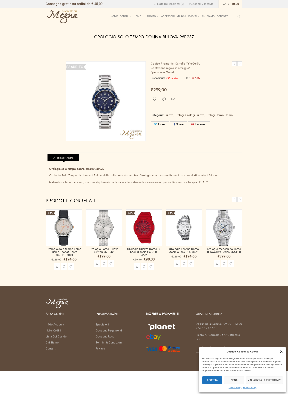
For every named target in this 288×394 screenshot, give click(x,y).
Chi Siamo (52, 342)
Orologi (179, 115)
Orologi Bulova (194, 115)
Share (180, 124)
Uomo (229, 115)
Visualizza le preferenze (264, 380)
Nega (234, 380)
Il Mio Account (55, 324)
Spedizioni (102, 324)
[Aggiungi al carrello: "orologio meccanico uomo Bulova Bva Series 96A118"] (217, 263)
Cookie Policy (235, 387)
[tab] (63, 157)
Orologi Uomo (215, 115)
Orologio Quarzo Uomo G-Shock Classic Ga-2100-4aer (144, 252)
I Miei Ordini (53, 330)
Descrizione (65, 158)
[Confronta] (64, 266)
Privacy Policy (249, 387)
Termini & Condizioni (109, 342)
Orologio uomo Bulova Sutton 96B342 (104, 250)
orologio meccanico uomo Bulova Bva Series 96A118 (224, 250)
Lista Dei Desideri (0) (170, 4)
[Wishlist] (155, 99)
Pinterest (200, 124)
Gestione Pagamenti (109, 330)
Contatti (51, 348)
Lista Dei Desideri (57, 336)
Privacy (100, 348)
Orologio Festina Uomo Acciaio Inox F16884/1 (184, 250)
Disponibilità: (158, 78)
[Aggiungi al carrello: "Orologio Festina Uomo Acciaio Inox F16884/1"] (177, 263)
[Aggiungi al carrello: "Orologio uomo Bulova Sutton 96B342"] (97, 263)
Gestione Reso (105, 336)
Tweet (162, 124)
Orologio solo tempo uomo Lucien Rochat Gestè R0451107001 (64, 252)
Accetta (212, 380)
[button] (281, 351)
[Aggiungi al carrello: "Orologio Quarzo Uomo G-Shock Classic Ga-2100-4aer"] (137, 266)
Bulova (169, 115)
